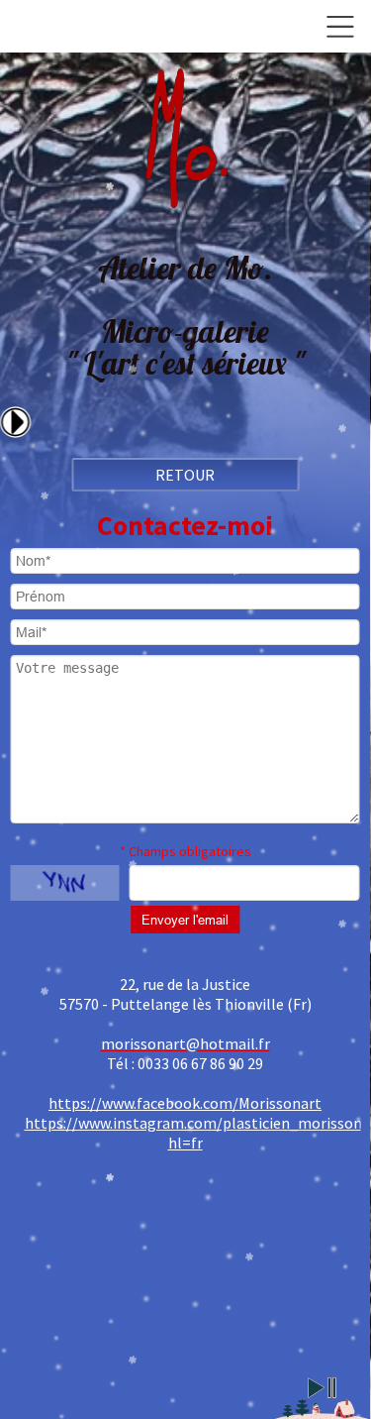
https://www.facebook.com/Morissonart (185, 1103)
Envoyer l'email (185, 920)
